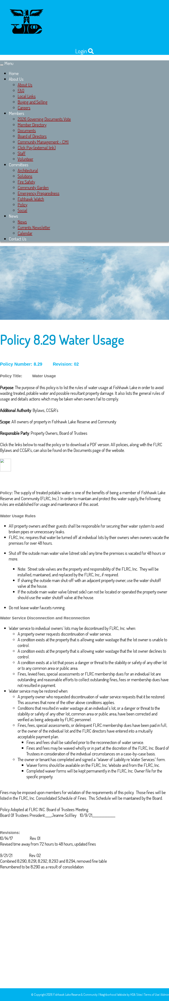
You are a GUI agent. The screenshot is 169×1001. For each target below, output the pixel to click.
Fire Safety (26, 182)
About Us (16, 79)
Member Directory (32, 125)
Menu (8, 63)
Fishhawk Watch (31, 199)
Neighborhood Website (112, 994)
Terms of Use (151, 994)
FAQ (21, 90)
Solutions (25, 176)
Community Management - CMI (43, 142)
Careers (24, 107)
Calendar (25, 233)
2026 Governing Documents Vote (44, 119)
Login (81, 51)
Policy (22, 204)
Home (14, 73)
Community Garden (33, 187)
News (13, 216)
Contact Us (17, 239)
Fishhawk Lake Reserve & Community (75, 994)
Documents (27, 130)
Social (22, 210)
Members (16, 113)
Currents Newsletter (34, 227)
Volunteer (25, 159)
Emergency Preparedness (38, 193)
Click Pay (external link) (37, 147)
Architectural (28, 170)
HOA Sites (136, 994)
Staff (22, 153)
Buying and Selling (33, 102)
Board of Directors (32, 136)
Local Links (27, 96)
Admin (165, 994)
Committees (18, 164)
